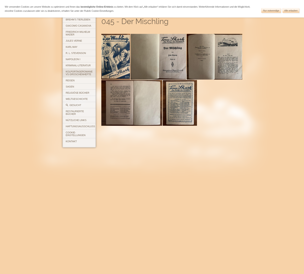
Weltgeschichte (77, 99)
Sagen (70, 86)
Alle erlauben (291, 10)
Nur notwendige (271, 10)
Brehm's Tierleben (78, 19)
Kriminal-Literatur (78, 65)
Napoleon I (73, 59)
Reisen (70, 80)
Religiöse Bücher (77, 92)
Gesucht (75, 105)
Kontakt (71, 141)
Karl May (71, 47)
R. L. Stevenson (76, 53)
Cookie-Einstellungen (76, 134)
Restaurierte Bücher (75, 112)
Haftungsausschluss (80, 126)
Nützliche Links (76, 120)
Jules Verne (74, 40)
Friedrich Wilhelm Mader (78, 33)
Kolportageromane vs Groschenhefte (79, 73)
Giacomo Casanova (78, 25)
